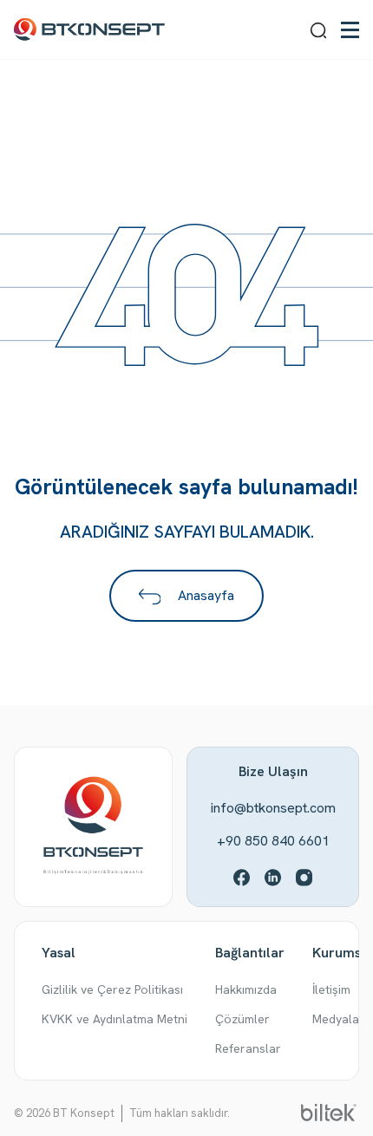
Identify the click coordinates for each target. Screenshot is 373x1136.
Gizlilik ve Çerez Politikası (112, 989)
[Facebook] (242, 876)
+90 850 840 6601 (273, 841)
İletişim (331, 989)
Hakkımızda (246, 989)
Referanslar (248, 1048)
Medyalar (338, 1019)
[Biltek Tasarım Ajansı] (328, 1111)
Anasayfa (204, 595)
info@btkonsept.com (273, 808)
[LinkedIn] (273, 876)
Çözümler (242, 1019)
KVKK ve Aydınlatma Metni (114, 1019)
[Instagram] (304, 876)
